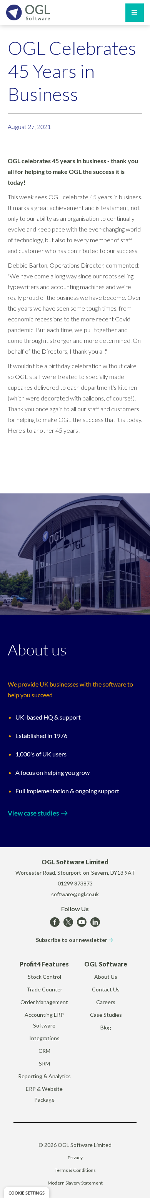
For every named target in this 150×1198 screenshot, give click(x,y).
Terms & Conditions (75, 1170)
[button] (134, 12)
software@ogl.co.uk (75, 894)
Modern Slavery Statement (75, 1183)
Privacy (75, 1157)
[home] (28, 12)
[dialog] (26, 1192)
